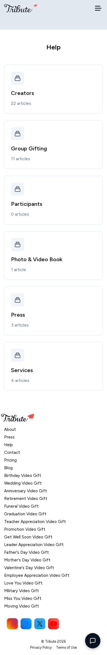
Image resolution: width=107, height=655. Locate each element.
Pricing (10, 460)
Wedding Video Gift (23, 483)
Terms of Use (66, 647)
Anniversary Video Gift (25, 490)
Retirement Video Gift (25, 498)
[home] (20, 8)
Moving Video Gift (21, 606)
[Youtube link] (53, 623)
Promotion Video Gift (24, 529)
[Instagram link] (12, 623)
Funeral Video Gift (21, 506)
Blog (8, 467)
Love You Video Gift (23, 583)
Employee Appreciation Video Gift (36, 575)
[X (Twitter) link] (39, 623)
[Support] (92, 640)
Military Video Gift (21, 590)
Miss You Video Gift (22, 598)
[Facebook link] (26, 623)
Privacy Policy (41, 647)
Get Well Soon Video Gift (28, 537)
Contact (12, 452)
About (10, 429)
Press (9, 437)
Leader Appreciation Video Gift (34, 544)
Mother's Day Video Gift (27, 560)
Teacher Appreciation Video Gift (35, 521)
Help (8, 444)
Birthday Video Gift (22, 475)
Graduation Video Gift (25, 513)
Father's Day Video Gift (26, 552)
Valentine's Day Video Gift (29, 567)
